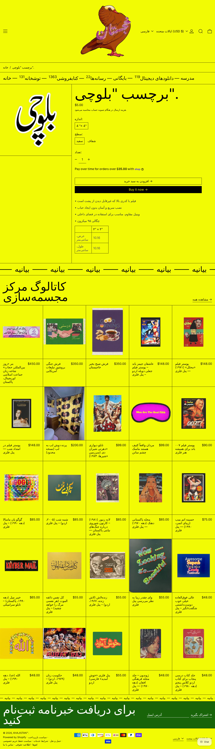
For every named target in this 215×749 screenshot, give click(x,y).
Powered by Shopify (14, 737)
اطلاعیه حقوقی (22, 744)
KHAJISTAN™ (20, 732)
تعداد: (78, 152)
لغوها (34, 744)
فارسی (145, 31)
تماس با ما (8, 744)
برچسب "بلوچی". (23, 67)
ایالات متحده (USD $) (170, 31)
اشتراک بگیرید (199, 715)
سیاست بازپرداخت (37, 737)
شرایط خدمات (41, 740)
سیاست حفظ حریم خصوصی (17, 740)
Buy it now (136, 189)
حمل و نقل (55, 740)
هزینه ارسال (120, 109)
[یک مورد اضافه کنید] (89, 159)
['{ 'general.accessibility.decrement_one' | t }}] (76, 159)
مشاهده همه (200, 299)
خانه (5, 67)
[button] (200, 31)
